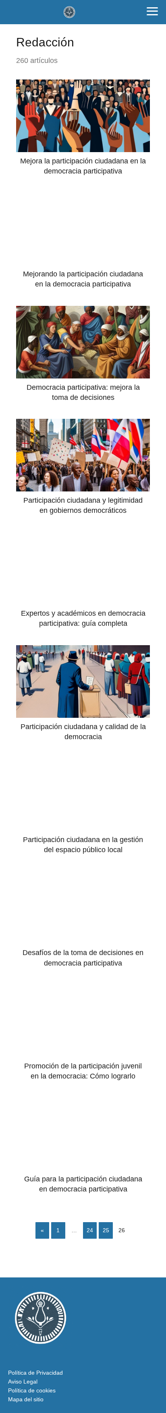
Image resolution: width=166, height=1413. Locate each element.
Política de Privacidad (35, 1372)
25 (106, 1230)
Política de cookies (32, 1390)
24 (90, 1230)
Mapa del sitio (26, 1399)
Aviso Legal (22, 1381)
